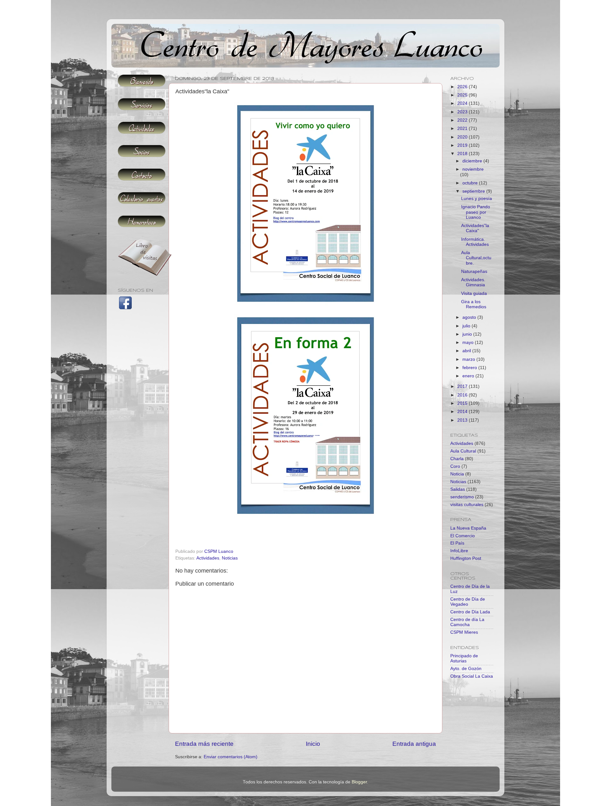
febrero (470, 367)
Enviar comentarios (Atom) (230, 756)
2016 (463, 395)
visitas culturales (466, 504)
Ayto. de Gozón (465, 668)
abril (467, 350)
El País (457, 543)
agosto (469, 317)
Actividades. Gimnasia (473, 282)
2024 (463, 103)
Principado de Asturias (464, 658)
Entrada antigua (414, 743)
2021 (463, 128)
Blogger (359, 782)
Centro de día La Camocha (467, 622)
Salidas (457, 489)
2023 (463, 112)
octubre (470, 183)
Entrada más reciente (204, 743)
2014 (463, 411)
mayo (468, 342)
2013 (463, 420)
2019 (463, 145)
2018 (463, 153)
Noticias (230, 558)
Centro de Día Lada (470, 612)
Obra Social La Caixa (471, 676)
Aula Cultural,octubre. (476, 257)
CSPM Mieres (464, 632)
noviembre (473, 169)
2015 (463, 403)
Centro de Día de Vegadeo (467, 602)
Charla (457, 458)
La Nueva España (468, 528)
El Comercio (462, 535)
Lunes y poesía (476, 198)
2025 (463, 95)
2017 (463, 386)
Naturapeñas (474, 271)
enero (468, 376)
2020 (463, 137)
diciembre (472, 161)
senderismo (462, 497)
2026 (463, 86)
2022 (463, 120)
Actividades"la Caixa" (475, 228)
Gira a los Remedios (473, 304)
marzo (469, 359)
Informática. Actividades (475, 242)
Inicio (313, 743)
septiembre (474, 191)
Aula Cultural (463, 451)
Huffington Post (465, 558)
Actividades (207, 558)
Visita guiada (474, 293)
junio (467, 334)
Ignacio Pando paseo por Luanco (475, 211)
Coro (455, 466)
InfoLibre (459, 550)
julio (467, 326)
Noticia (457, 474)
